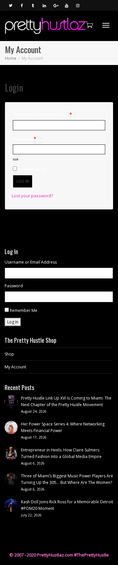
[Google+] (55, 5)
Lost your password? (32, 196)
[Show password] (15, 159)
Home (10, 58)
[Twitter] (10, 5)
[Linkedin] (44, 5)
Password (33, 138)
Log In (12, 322)
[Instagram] (77, 5)
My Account (15, 367)
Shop (9, 354)
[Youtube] (66, 5)
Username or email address (51, 114)
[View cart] (89, 24)
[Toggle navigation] (106, 25)
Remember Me (23, 310)
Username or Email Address (31, 262)
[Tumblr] (33, 5)
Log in (22, 181)
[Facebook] (21, 5)
